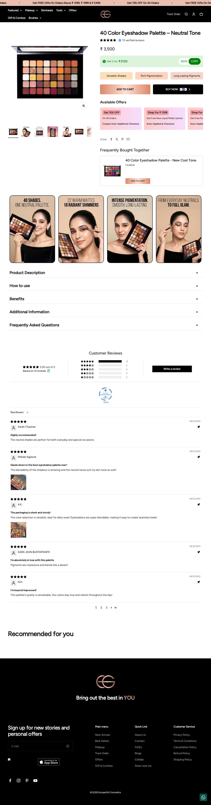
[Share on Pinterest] (122, 139)
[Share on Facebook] (111, 139)
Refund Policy (182, 753)
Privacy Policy (182, 734)
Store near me (143, 765)
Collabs (139, 759)
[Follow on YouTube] (35, 780)
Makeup (29, 10)
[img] (18, 421)
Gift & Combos (16, 17)
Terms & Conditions (185, 740)
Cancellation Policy (185, 747)
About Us (140, 734)
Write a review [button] (172, 368)
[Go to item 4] (52, 132)
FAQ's (138, 747)
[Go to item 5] (66, 132)
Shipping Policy (183, 759)
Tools (59, 10)
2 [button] (101, 607)
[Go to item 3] (39, 132)
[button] (108, 40)
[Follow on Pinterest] (27, 780)
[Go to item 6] (79, 132)
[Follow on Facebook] (10, 780)
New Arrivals (102, 734)
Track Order (102, 753)
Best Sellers (102, 740)
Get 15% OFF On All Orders (137, 2)
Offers (72, 10)
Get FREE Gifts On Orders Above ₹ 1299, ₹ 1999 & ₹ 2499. (61, 2)
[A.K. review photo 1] (18, 530)
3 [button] (106, 607)
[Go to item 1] (13, 132)
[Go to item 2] (26, 132)
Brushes (33, 17)
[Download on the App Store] (49, 762)
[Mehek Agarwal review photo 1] (18, 482)
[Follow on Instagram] (18, 780)
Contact (140, 740)
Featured (13, 10)
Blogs (138, 753)
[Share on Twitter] (117, 139)
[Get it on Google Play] (22, 762)
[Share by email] (128, 139)
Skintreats (47, 10)
